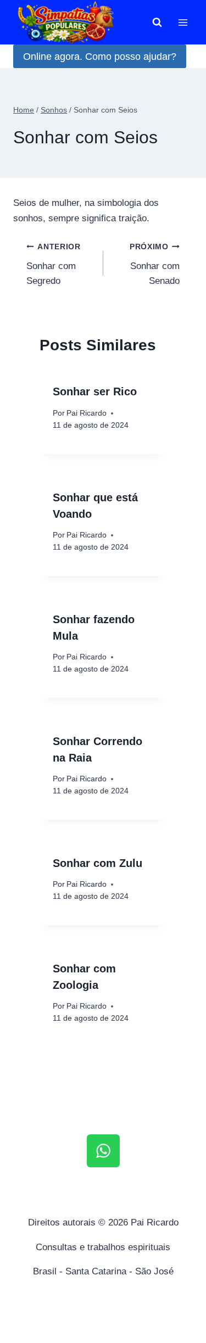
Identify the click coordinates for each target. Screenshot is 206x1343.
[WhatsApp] (103, 1150)
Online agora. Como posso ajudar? (99, 56)
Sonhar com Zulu (97, 863)
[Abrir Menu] (182, 22)
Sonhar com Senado (155, 264)
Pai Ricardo (86, 413)
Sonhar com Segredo (53, 264)
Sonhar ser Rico (95, 391)
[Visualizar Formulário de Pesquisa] (157, 22)
